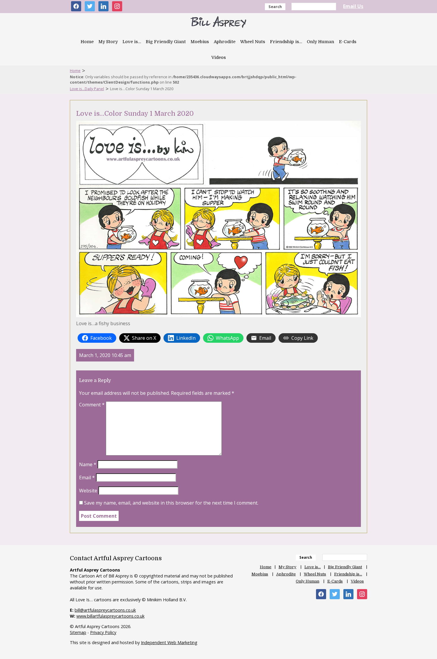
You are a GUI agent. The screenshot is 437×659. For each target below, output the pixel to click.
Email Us (353, 6)
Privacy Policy (103, 632)
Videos (218, 57)
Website (88, 490)
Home (87, 41)
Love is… (131, 41)
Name (87, 464)
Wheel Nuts (252, 41)
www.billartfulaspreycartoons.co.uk (110, 616)
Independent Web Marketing (169, 642)
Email (87, 477)
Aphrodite (224, 41)
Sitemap (78, 632)
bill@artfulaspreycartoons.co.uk (105, 610)
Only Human (320, 41)
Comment (92, 404)
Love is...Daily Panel (87, 88)
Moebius (200, 41)
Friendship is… (286, 41)
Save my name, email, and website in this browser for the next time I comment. (171, 503)
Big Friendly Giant (166, 41)
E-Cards (347, 41)
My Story (108, 41)
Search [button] (275, 6)
